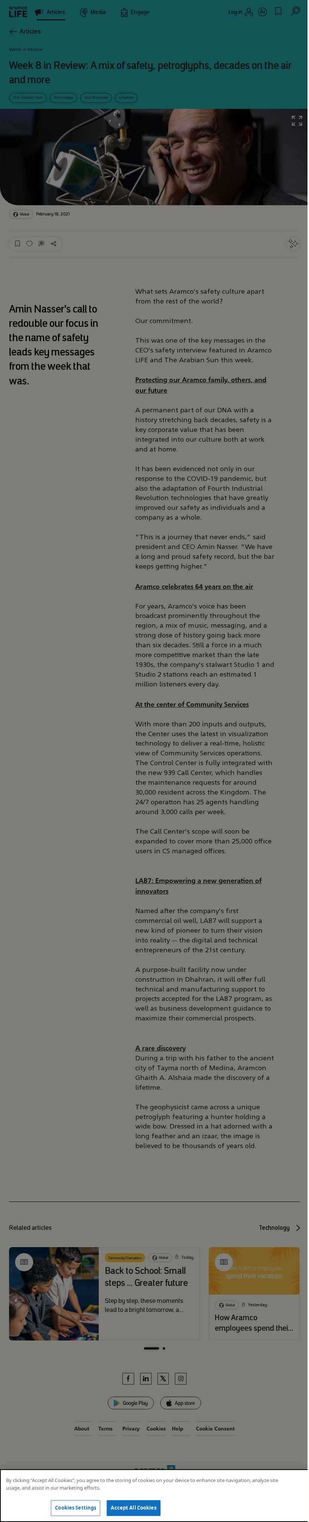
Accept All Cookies (133, 1507)
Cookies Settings (75, 1507)
